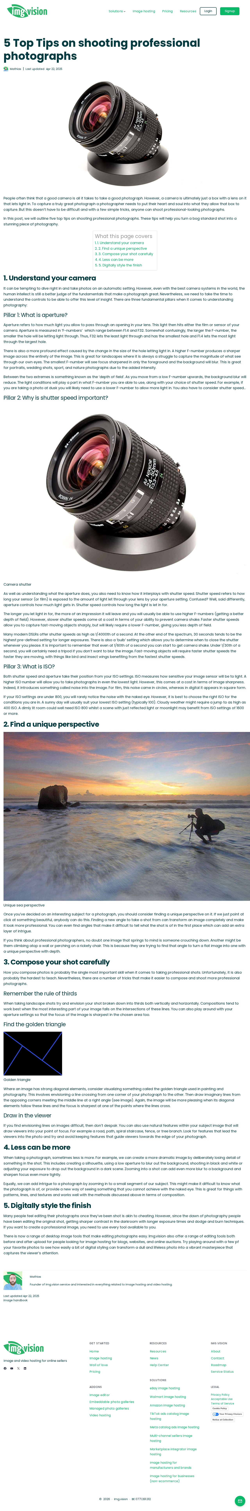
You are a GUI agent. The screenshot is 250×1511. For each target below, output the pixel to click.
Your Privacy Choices (230, 1414)
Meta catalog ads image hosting (174, 1427)
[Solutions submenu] (125, 11)
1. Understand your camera (120, 242)
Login (208, 11)
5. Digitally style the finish (120, 265)
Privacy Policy (220, 1395)
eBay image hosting (165, 1388)
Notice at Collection (222, 1419)
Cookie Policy (219, 1408)
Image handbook (16, 1300)
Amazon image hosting (167, 1405)
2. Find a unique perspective (122, 248)
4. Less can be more (116, 259)
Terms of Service (222, 1403)
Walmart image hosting (168, 1397)
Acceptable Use (222, 1399)
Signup (230, 11)
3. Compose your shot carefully (125, 253)
